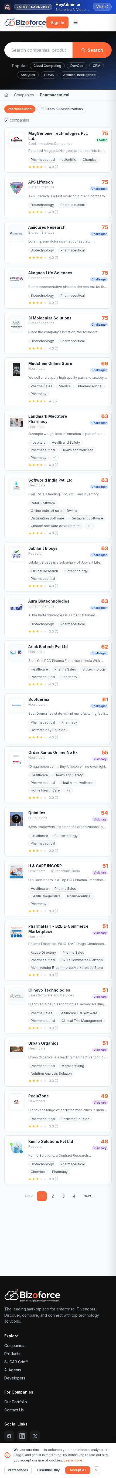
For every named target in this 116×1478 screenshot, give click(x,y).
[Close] (96, 1470)
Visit (99, 7)
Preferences (18, 1470)
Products (12, 1353)
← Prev (27, 1196)
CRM (96, 66)
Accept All (78, 1470)
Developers (14, 1378)
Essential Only (48, 1470)
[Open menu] (75, 22)
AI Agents (12, 1370)
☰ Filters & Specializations (62, 109)
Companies (24, 95)
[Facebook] (9, 1436)
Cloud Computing (47, 66)
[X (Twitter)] (35, 1436)
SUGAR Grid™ (16, 1361)
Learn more (73, 1460)
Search (95, 50)
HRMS (49, 75)
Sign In (57, 22)
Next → (89, 1196)
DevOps (77, 66)
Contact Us (14, 1410)
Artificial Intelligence (79, 75)
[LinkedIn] (22, 1436)
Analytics (28, 75)
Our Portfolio (15, 1401)
